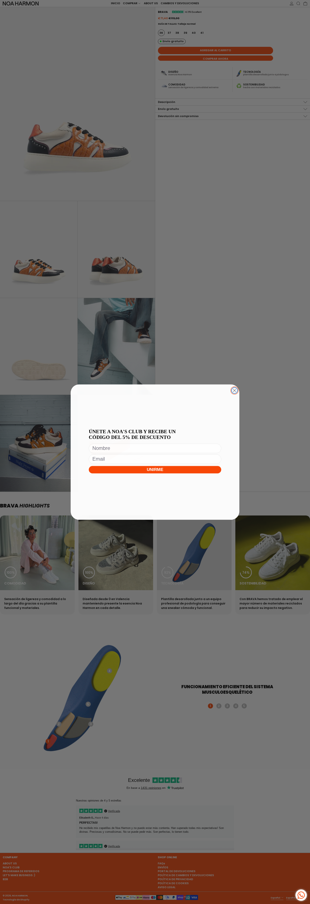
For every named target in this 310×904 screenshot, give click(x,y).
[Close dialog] (234, 390)
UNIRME (155, 470)
